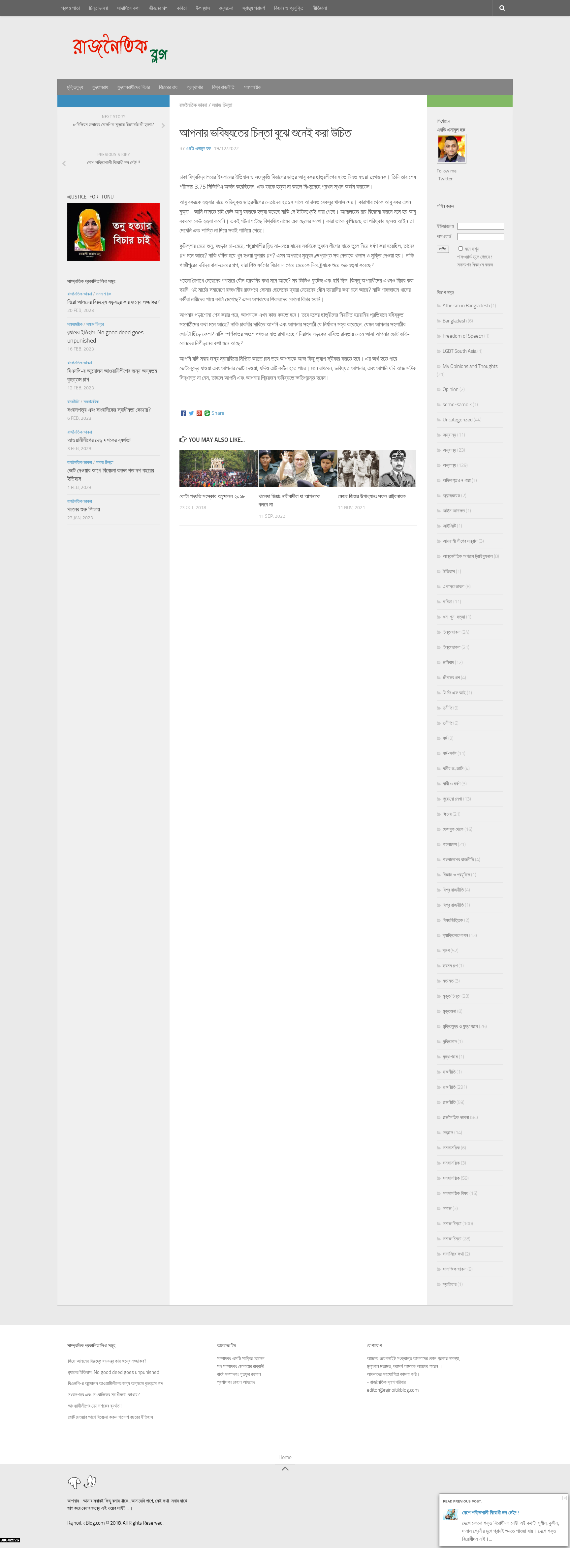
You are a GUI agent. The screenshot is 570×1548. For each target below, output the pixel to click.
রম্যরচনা (226, 8)
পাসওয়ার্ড (444, 236)
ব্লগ (446, 951)
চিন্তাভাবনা (98, 8)
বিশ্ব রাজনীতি (223, 87)
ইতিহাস (449, 571)
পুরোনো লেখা (452, 799)
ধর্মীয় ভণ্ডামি (453, 769)
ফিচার (447, 814)
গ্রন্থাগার (195, 87)
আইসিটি (449, 526)
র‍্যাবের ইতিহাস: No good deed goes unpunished (113, 1361)
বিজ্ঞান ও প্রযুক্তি (288, 8)
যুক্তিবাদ (450, 1042)
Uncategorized (458, 420)
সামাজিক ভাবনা (454, 1269)
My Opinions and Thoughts (470, 366)
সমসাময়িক (252, 87)
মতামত (448, 981)
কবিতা (182, 8)
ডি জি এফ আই (454, 693)
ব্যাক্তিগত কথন (455, 935)
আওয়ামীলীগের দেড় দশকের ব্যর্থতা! (99, 440)
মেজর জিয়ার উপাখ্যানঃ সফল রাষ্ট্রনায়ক (372, 496)
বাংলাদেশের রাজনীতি (458, 860)
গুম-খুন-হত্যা (454, 617)
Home (285, 1457)
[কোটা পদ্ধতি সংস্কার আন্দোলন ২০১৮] (218, 468)
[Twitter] (191, 413)
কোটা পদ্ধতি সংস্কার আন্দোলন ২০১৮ (212, 496)
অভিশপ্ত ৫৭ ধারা (457, 480)
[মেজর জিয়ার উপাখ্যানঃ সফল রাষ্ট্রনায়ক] (377, 468)
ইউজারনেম (445, 226)
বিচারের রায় (168, 87)
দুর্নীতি (447, 708)
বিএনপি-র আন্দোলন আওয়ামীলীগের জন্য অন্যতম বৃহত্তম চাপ (115, 1372)
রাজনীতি (73, 402)
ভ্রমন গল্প (450, 966)
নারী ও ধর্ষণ (451, 784)
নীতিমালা (320, 8)
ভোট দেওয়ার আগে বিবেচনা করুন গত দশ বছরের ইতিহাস (110, 1406)
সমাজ (447, 1208)
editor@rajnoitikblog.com (393, 1390)
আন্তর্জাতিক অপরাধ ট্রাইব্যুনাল (468, 556)
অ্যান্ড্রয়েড (451, 496)
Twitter (445, 179)
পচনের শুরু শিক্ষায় (83, 509)
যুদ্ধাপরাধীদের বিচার (133, 87)
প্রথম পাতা (70, 8)
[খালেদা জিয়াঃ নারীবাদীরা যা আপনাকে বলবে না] (298, 468)
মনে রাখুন (472, 249)
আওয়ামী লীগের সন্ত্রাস (460, 541)
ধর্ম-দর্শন (450, 753)
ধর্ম (445, 738)
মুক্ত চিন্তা (451, 996)
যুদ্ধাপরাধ (100, 87)
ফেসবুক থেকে (453, 829)
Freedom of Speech (463, 336)
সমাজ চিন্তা (222, 105)
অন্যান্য (449, 435)
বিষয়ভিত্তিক (453, 920)
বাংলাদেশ (450, 844)
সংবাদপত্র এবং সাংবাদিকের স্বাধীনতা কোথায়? (109, 409)
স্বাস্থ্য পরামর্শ (253, 8)
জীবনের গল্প (158, 8)
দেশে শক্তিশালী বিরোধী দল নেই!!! (490, 1512)
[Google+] (199, 413)
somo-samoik (457, 405)
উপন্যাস (203, 8)
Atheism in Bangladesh (466, 306)
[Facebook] (183, 413)
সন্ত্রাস (448, 1133)
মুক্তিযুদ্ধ (75, 87)
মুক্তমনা (449, 1011)
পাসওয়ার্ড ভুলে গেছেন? (474, 257)
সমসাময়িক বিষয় (455, 1193)
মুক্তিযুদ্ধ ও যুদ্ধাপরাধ (460, 1026)
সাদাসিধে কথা (128, 8)
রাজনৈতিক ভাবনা (193, 105)
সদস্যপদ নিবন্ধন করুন (475, 265)
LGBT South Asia (459, 351)
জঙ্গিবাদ (448, 662)
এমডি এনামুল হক (198, 148)
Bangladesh (455, 321)
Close (564, 1498)
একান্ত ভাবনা (453, 587)
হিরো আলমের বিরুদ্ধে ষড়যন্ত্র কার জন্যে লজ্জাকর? (113, 302)
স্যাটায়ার (450, 1284)
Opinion (451, 389)
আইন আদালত (454, 511)
